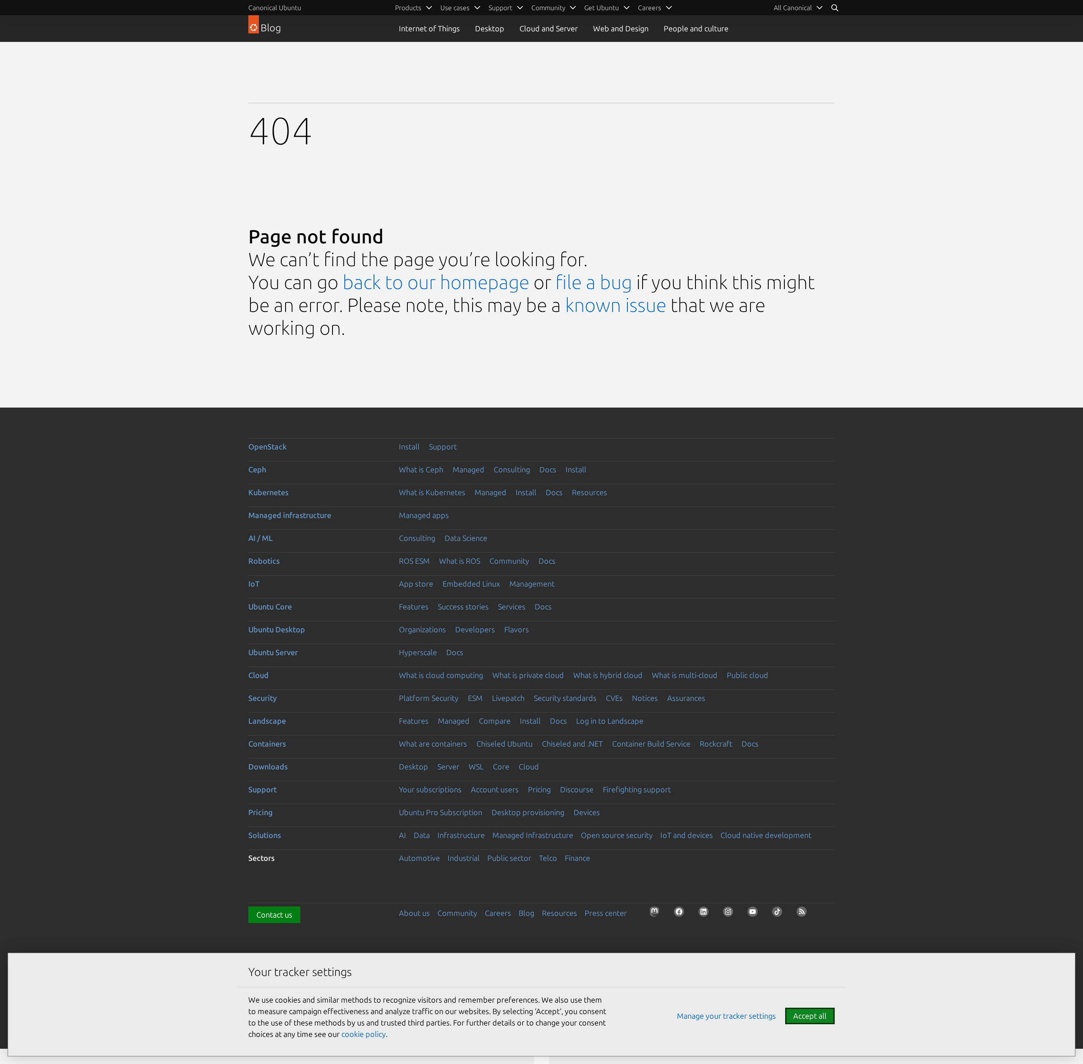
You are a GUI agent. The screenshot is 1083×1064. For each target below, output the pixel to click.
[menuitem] (798, 7)
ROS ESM (414, 561)
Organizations (422, 629)
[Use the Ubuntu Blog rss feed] (804, 914)
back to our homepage (436, 282)
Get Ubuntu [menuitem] (601, 7)
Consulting (512, 469)
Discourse (577, 789)
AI (402, 835)
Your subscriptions (430, 789)
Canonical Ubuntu (274, 7)
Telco (548, 858)
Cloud (258, 675)
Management (532, 583)
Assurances (686, 698)
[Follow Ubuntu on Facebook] (681, 914)
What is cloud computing (441, 675)
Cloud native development (765, 835)
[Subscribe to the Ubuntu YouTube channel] (755, 914)
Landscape (267, 721)
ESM (475, 698)
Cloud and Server (549, 28)
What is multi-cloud (684, 675)
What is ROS (459, 561)
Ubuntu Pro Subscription (440, 812)
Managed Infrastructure (532, 835)
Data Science (466, 538)
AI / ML (260, 538)
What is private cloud (528, 675)
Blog (526, 913)
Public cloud (747, 675)
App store (416, 583)
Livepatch (508, 698)
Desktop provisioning (528, 812)
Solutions (264, 835)
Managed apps (424, 515)
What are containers (433, 743)
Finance (577, 858)
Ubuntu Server (273, 652)
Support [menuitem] (500, 7)
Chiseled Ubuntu (504, 743)
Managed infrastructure (289, 515)
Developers (475, 629)
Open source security (617, 835)
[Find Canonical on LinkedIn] (706, 914)
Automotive (419, 858)
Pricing (539, 789)
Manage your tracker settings (726, 1016)
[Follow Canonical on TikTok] (779, 914)
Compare (495, 721)
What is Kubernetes (432, 492)
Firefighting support (637, 789)
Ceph (257, 469)
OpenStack (267, 446)
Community (509, 561)
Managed (468, 469)
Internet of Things (429, 28)
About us (414, 913)
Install (409, 446)
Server (448, 766)
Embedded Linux (471, 583)
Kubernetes (268, 492)
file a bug (593, 282)
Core (501, 766)
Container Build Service (651, 743)
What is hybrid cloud (608, 675)
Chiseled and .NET (572, 743)
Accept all (810, 1016)
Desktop (489, 28)
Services (511, 606)
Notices (645, 698)
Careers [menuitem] (649, 7)
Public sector (509, 858)
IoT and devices (686, 835)
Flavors (516, 629)
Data (422, 835)
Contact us (274, 914)
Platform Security (429, 698)
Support (443, 446)
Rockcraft (716, 743)
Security (262, 698)
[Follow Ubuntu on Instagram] (730, 914)
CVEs (614, 698)
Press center (606, 913)
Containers (267, 743)
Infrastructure (461, 835)
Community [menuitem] (548, 7)
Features (414, 606)
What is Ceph (421, 469)
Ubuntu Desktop (276, 629)
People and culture (696, 28)
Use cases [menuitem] (455, 7)
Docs (547, 469)
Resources (589, 492)
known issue (615, 305)
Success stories (463, 606)
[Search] (834, 7)
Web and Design (621, 28)
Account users (495, 789)
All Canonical (793, 7)
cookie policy (363, 1034)
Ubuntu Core (270, 606)
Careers (498, 913)
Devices (587, 812)
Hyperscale (418, 652)
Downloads (268, 766)
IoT (253, 583)
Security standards (565, 698)
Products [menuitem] (408, 7)
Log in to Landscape (609, 721)
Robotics (264, 561)
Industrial (464, 858)
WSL (476, 766)
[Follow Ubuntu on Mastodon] (657, 914)
